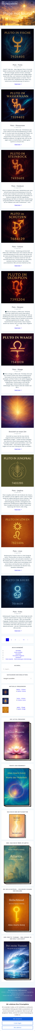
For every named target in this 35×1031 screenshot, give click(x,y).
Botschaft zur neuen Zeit (17, 432)
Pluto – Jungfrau (17, 491)
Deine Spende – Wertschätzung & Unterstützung (18, 659)
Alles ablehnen (17, 1027)
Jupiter (19, 709)
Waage (23, 709)
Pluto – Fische (17, 65)
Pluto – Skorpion (17, 307)
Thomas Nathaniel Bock (17, 994)
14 (24, 639)
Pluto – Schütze (17, 247)
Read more (17, 84)
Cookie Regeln (17, 1023)
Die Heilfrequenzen (10, 3)
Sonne (24, 700)
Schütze (24, 691)
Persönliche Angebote (18, 655)
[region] (17, 1016)
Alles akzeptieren (17, 1019)
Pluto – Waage (17, 369)
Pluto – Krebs (17, 612)
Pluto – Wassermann (17, 125)
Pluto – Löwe (17, 551)
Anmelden (18, 650)
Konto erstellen (18, 652)
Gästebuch (18, 657)
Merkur (19, 691)
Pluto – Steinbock (17, 186)
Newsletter (18, 654)
